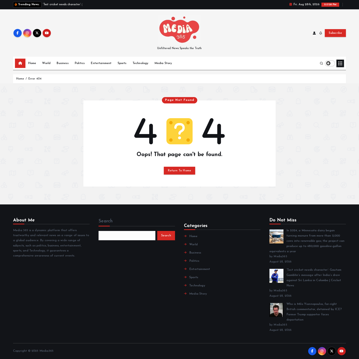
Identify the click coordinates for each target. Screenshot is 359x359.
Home (32, 63)
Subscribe (335, 33)
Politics (80, 63)
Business (62, 63)
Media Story (163, 63)
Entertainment (101, 63)
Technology (140, 63)
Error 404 (35, 78)
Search (106, 221)
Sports (122, 63)
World (46, 63)
